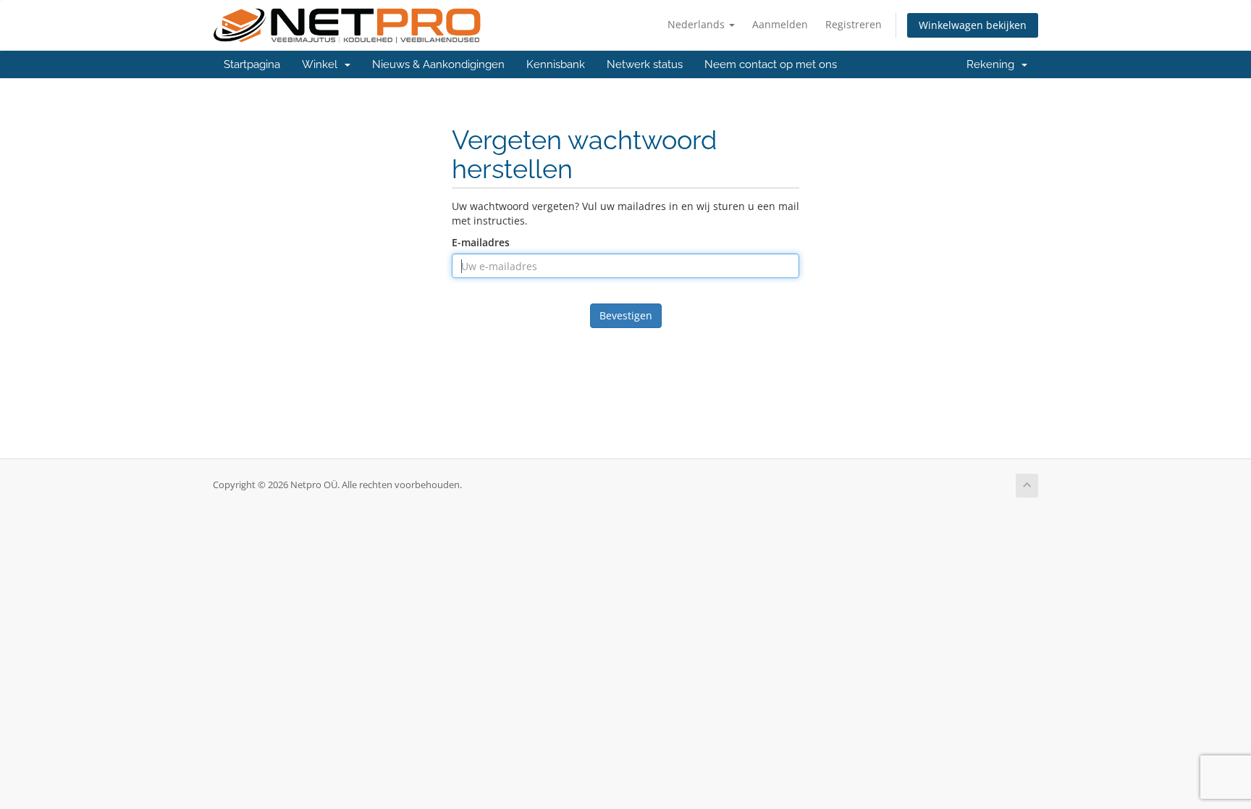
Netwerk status (645, 64)
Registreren (853, 24)
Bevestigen (625, 315)
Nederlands (697, 24)
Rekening (993, 64)
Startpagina (252, 64)
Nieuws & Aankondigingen (438, 64)
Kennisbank (555, 64)
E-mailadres (481, 242)
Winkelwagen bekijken (973, 25)
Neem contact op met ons (770, 64)
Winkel (322, 64)
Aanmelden (780, 24)
